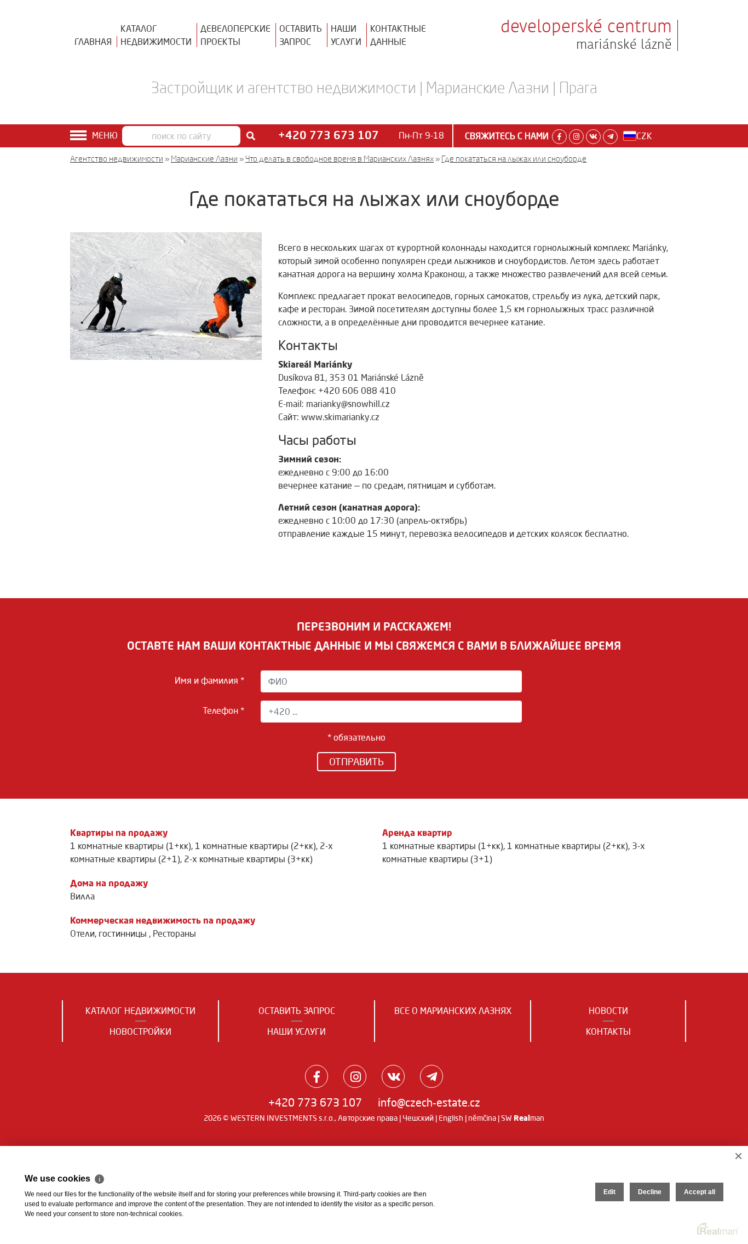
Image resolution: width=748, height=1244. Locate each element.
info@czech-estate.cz (429, 1102)
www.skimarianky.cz (340, 416)
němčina (482, 1118)
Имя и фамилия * (209, 680)
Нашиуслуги (346, 35)
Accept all (699, 1192)
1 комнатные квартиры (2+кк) (255, 845)
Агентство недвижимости (116, 158)
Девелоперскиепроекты (235, 35)
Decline (649, 1192)
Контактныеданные (398, 35)
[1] (251, 136)
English (451, 1118)
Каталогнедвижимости (156, 35)
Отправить (356, 761)
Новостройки (140, 1031)
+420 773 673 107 (315, 1102)
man (529, 1118)
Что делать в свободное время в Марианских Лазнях (339, 158)
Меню (105, 135)
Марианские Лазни (204, 158)
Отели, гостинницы (109, 933)
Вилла (82, 896)
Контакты (608, 1031)
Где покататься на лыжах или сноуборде (513, 158)
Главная (93, 41)
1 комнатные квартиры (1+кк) (130, 845)
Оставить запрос (296, 1010)
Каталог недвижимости (140, 1010)
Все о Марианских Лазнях (452, 1010)
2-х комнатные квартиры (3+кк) (248, 858)
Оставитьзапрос (300, 35)
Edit (609, 1192)
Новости (608, 1010)
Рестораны (174, 933)
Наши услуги (296, 1031)
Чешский (418, 1118)
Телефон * (223, 710)
